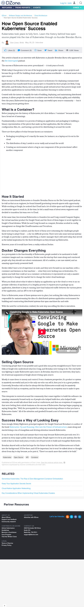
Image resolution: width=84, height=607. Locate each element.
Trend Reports (22, 7)
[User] (74, 3)
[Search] (80, 2)
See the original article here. (52, 462)
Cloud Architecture (40, 15)
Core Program (6, 534)
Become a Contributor (9, 532)
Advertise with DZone (31, 517)
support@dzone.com (31, 534)
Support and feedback (9, 519)
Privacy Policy (6, 545)
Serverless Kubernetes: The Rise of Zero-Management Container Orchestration (32, 479)
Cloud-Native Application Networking (16, 488)
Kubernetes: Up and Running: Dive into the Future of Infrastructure (38, 427)
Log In (63, 2)
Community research (9, 521)
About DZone (6, 517)
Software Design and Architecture (20, 15)
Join (70, 2)
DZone (4, 15)
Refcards (7, 7)
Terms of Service (7, 543)
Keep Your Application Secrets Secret (16, 483)
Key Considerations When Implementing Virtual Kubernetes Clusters (28, 493)
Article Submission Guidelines (8, 529)
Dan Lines (14, 42)
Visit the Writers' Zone (9, 536)
